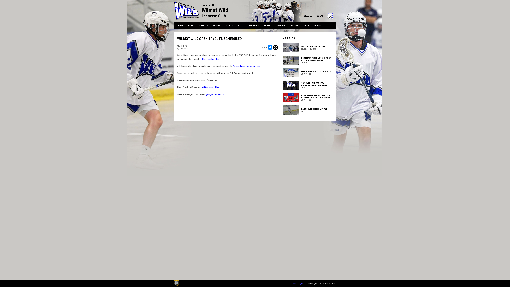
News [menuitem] (190, 25)
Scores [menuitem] (229, 25)
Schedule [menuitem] (203, 25)
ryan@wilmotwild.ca (215, 94)
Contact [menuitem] (318, 25)
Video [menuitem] (306, 25)
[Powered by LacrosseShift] (176, 283)
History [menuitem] (294, 25)
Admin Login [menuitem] (297, 283)
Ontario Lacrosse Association (246, 66)
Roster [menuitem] (217, 25)
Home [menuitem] (180, 25)
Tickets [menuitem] (267, 25)
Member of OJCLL (319, 16)
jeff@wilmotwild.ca (210, 87)
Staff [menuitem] (241, 25)
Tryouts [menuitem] (281, 25)
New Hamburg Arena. (212, 59)
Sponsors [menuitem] (254, 25)
